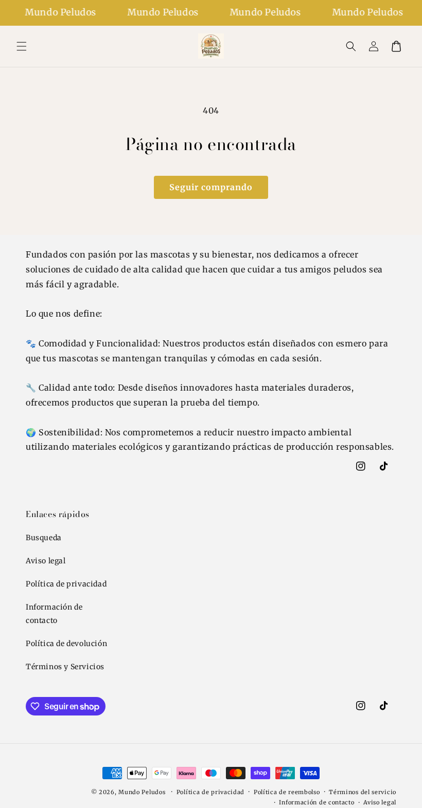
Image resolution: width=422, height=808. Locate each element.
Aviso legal (46, 560)
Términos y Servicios (65, 666)
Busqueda (44, 537)
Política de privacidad (66, 584)
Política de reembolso (287, 792)
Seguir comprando (211, 187)
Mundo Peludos (141, 792)
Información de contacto (54, 613)
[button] (21, 46)
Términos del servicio (362, 792)
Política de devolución (66, 643)
